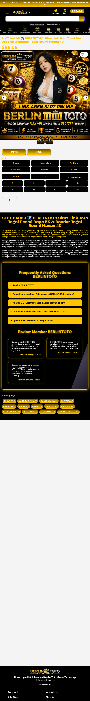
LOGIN (39, 152)
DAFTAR (14, 152)
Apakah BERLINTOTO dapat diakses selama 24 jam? (39, 303)
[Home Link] (21, 12)
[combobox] (42, 18)
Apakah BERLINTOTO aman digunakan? (33, 320)
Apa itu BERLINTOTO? (24, 285)
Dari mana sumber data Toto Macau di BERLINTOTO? (39, 312)
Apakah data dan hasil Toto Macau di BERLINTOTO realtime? (43, 294)
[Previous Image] (4, 98)
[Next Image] (86, 98)
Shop (7, 13)
